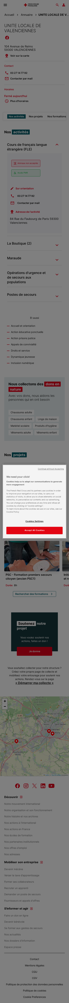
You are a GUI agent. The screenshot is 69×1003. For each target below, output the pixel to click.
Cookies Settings (34, 521)
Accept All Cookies (34, 530)
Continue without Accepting (51, 469)
